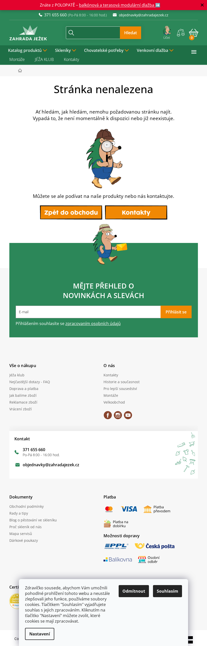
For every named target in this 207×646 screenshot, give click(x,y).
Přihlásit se (174, 312)
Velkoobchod (112, 402)
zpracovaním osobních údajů (91, 323)
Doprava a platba (21, 388)
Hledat (128, 32)
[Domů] (19, 70)
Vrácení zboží (18, 409)
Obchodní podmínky (24, 506)
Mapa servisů (18, 533)
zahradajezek (116, 417)
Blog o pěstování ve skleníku (31, 520)
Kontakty (69, 59)
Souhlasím (165, 591)
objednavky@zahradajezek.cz (49, 465)
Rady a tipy (16, 513)
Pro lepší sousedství (118, 388)
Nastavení (38, 634)
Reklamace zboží (21, 402)
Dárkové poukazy (21, 540)
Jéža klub (14, 375)
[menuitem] (25, 49)
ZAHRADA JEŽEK (106, 417)
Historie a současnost (120, 381)
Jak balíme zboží (21, 395)
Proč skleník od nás (23, 526)
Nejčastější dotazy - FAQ (27, 381)
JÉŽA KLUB (42, 59)
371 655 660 (32, 449)
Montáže (15, 59)
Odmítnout (132, 591)
